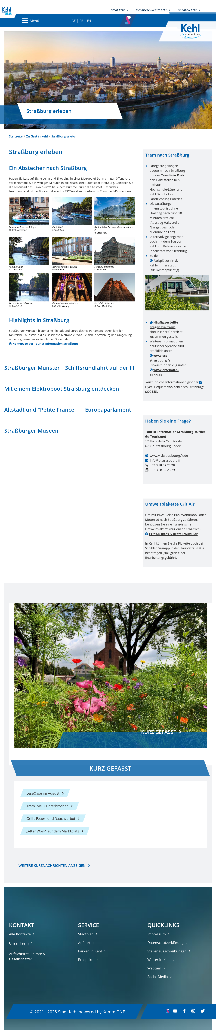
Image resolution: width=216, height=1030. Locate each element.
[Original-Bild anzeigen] (29, 211)
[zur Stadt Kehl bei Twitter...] (202, 1011)
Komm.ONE (114, 1011)
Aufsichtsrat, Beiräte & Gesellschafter (27, 956)
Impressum (156, 934)
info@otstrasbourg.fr (165, 460)
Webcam (154, 968)
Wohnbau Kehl (187, 10)
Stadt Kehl (118, 10)
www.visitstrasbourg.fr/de (169, 455)
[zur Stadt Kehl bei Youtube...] (175, 1011)
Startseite (16, 136)
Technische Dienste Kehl (151, 10)
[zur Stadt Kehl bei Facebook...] (184, 1011)
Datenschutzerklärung (165, 942)
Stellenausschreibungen (167, 951)
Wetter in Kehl (159, 959)
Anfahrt (84, 942)
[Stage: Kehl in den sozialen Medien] (128, 19)
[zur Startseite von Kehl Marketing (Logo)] (193, 31)
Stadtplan (86, 934)
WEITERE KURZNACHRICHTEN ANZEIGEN (52, 865)
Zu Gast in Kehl (37, 136)
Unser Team (19, 943)
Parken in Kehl (90, 951)
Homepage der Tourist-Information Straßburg (45, 343)
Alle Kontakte (20, 934)
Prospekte (86, 959)
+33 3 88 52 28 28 (162, 465)
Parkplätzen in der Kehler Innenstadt (165, 262)
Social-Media (157, 976)
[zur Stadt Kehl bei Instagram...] (193, 1011)
